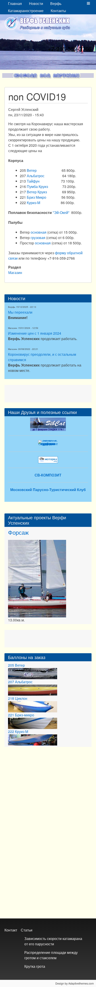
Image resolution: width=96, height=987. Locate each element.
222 (11, 731)
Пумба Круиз (37, 186)
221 (11, 715)
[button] (88, 3)
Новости (36, 3)
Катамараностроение (26, 10)
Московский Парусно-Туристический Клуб (48, 489)
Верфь (55, 3)
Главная (15, 3)
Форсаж (18, 532)
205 (11, 665)
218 (11, 698)
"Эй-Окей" (61, 212)
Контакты (58, 10)
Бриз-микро (24, 715)
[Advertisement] (48, 393)
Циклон (21, 698)
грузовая (38, 237)
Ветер (32, 170)
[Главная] (39, 23)
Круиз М (21, 731)
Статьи (26, 930)
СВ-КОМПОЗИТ (48, 475)
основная (38, 232)
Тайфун (33, 181)
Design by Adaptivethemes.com (74, 983)
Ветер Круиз (37, 191)
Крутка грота (34, 966)
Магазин (15, 272)
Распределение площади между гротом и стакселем (51, 955)
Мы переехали (20, 312)
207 (11, 681)
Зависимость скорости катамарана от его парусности (53, 941)
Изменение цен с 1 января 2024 (34, 333)
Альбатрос (35, 175)
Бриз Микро (36, 197)
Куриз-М (33, 202)
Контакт (10, 930)
